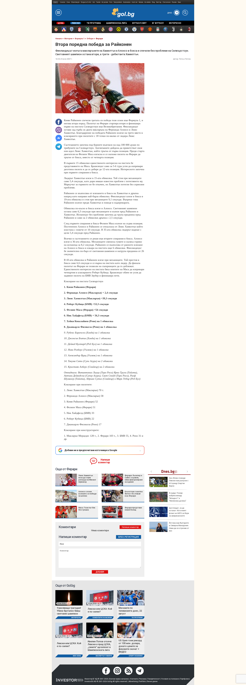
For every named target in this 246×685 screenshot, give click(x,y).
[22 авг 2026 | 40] (99, 597)
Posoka (174, 2)
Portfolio (142, 681)
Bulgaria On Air (86, 2)
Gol (94, 2)
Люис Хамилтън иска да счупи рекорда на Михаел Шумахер (87, 478)
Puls (110, 2)
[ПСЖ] (165, 29)
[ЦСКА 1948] (79, 29)
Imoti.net (134, 2)
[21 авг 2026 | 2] (130, 630)
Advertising (133, 681)
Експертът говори (104, 656)
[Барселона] (95, 29)
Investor (62, 2)
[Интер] (181, 29)
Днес (172, 13)
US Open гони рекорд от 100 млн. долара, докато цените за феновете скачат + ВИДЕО (130, 646)
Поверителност (153, 679)
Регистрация (132, 537)
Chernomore (167, 2)
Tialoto (98, 2)
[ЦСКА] (56, 29)
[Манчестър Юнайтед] (150, 29)
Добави (100, 572)
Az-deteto (147, 2)
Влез (120, 537)
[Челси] (126, 29)
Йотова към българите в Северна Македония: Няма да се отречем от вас (179, 527)
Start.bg (158, 2)
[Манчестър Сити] (134, 29)
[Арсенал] (142, 29)
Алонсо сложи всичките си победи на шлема (87, 493)
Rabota (141, 2)
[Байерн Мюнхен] (110, 29)
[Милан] (189, 29)
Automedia (126, 2)
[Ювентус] (173, 29)
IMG (56, 2)
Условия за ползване (170, 679)
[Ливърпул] (157, 29)
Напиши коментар (104, 461)
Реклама (142, 679)
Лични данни (152, 681)
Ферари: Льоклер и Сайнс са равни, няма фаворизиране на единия (134, 478)
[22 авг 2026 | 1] (69, 597)
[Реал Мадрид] (103, 29)
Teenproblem (118, 2)
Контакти (134, 679)
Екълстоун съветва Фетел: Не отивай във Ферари (134, 493)
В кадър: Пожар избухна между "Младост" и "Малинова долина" (177, 497)
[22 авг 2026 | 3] (130, 597)
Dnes (68, 2)
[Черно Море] (71, 29)
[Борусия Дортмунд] (118, 29)
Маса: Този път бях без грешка (86, 509)
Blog (153, 2)
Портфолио (184, 679)
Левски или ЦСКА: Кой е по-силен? (100, 610)
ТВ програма (137, 618)
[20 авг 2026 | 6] (99, 630)
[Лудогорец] (87, 29)
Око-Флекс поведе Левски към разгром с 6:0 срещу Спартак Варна (178, 482)
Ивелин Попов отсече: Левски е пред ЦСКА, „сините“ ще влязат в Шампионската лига (100, 645)
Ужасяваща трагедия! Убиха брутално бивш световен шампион (69, 611)
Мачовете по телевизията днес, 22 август (130, 611)
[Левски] (63, 29)
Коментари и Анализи (102, 618)
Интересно (76, 618)
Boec (179, 2)
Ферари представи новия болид (133, 509)
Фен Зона (77, 656)
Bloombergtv (75, 2)
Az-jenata (105, 2)
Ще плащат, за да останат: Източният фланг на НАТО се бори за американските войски (169, 513)
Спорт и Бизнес (136, 656)
